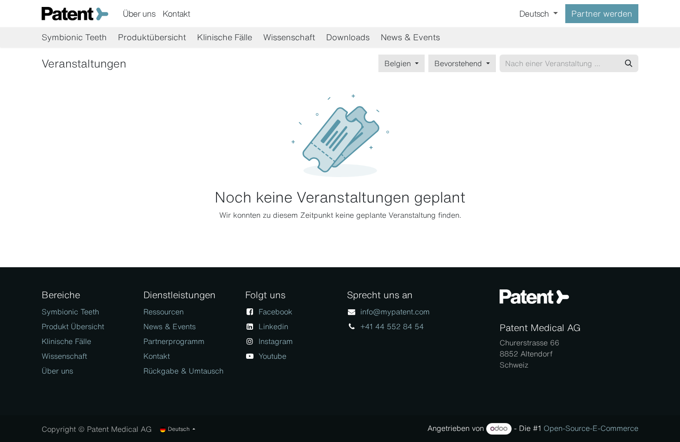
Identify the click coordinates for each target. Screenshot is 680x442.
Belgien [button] (398, 63)
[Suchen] (628, 63)
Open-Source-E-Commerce (591, 428)
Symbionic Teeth (70, 311)
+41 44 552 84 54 (392, 326)
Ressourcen (163, 311)
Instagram (276, 341)
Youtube (272, 356)
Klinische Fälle (66, 341)
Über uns (57, 370)
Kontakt (156, 356)
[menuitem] (139, 14)
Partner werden (601, 13)
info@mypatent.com (395, 311)
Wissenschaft (64, 356)
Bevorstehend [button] (459, 63)
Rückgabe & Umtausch (183, 370)
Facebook (275, 311)
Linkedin (273, 326)
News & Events (169, 326)
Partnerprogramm (173, 341)
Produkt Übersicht (73, 326)
